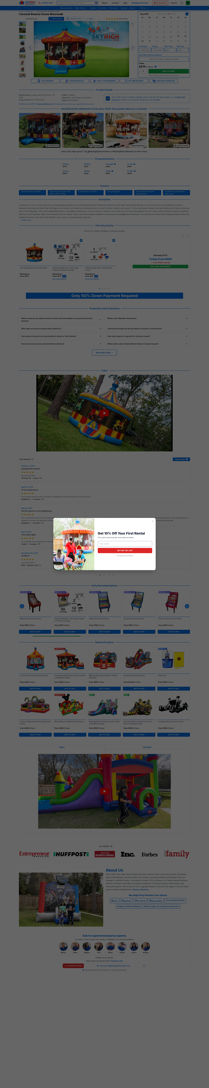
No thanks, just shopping (125, 556)
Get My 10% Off (125, 550)
